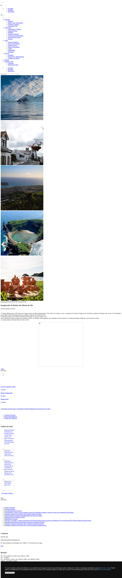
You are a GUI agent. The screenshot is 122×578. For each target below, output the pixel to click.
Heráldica (10, 32)
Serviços (6, 53)
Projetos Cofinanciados (6, 393)
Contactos (10, 63)
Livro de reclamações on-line (8, 386)
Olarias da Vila (4, 399)
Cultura (10, 48)
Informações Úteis (13, 65)
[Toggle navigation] (3, 15)
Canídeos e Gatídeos (13, 58)
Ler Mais (3, 389)
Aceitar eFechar (10, 572)
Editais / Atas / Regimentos (15, 23)
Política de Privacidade (104, 569)
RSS (2, 546)
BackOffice (11, 11)
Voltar (2, 369)
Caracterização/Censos (14, 37)
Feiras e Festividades (14, 47)
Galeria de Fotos (12, 31)
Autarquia (7, 19)
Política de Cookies (104, 568)
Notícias (10, 39)
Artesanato (11, 52)
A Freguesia (7, 27)
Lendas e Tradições (13, 34)
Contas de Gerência (13, 24)
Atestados (10, 55)
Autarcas (10, 21)
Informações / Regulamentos (16, 56)
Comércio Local (12, 45)
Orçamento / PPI (12, 26)
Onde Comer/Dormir (14, 44)
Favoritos (10, 8)
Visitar (6, 40)
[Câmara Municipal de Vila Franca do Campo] (37, 409)
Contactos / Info (8, 61)
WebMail (10, 10)
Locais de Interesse (13, 42)
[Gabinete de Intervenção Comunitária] (12, 409)
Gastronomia (11, 50)
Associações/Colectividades (15, 35)
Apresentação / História (14, 29)
